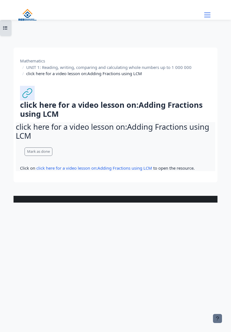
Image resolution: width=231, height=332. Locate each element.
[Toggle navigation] (207, 15)
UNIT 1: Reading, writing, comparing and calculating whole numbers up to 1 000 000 (109, 67)
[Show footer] (217, 318)
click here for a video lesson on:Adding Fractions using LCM (94, 168)
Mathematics (32, 61)
